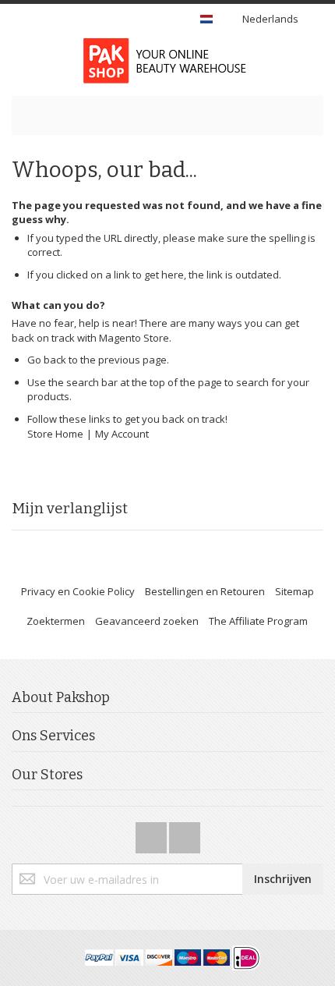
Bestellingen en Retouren (205, 591)
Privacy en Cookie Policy (78, 591)
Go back (46, 360)
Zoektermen (55, 621)
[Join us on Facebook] (152, 833)
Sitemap (294, 591)
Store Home (55, 434)
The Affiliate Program (258, 621)
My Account (122, 434)
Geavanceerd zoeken (147, 621)
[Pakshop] (167, 60)
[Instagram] (184, 833)
